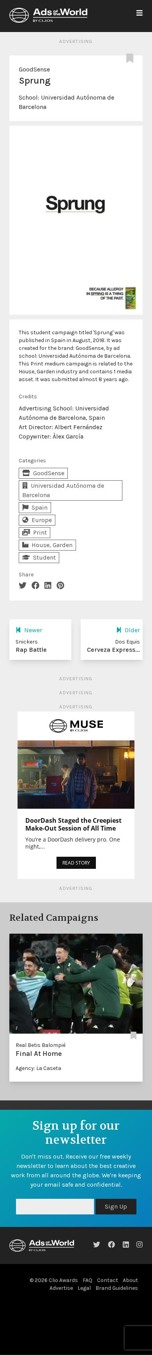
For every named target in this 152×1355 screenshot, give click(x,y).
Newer (33, 630)
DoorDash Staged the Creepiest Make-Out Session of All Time (73, 824)
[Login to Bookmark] (131, 58)
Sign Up (116, 1206)
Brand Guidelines (116, 1288)
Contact (107, 1280)
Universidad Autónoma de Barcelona (63, 490)
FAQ (87, 1280)
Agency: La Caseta (38, 1068)
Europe (42, 520)
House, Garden (52, 545)
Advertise (61, 1288)
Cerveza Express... (113, 649)
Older (132, 630)
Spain (40, 507)
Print (40, 532)
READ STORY (76, 862)
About (130, 1280)
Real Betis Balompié (40, 1045)
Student (44, 557)
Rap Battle (31, 649)
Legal (84, 1288)
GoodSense (34, 69)
